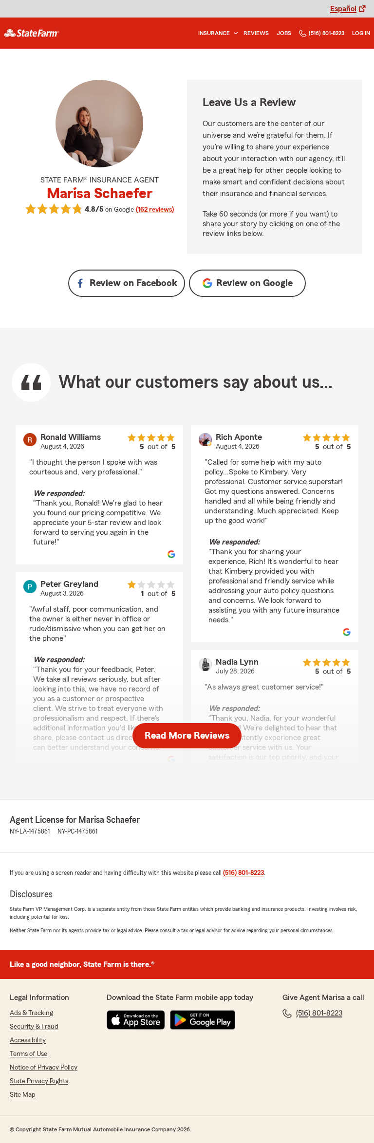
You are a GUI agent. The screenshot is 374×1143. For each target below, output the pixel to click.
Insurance (214, 33)
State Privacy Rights (39, 1081)
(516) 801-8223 (326, 33)
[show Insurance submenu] (234, 33)
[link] (31, 33)
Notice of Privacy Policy (43, 1067)
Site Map (23, 1094)
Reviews (256, 33)
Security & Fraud (34, 1026)
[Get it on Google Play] (202, 1020)
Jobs (284, 33)
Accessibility (28, 1040)
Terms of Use (28, 1054)
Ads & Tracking (31, 1013)
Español (343, 9)
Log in (361, 33)
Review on (133, 283)
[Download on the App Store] (136, 1020)
